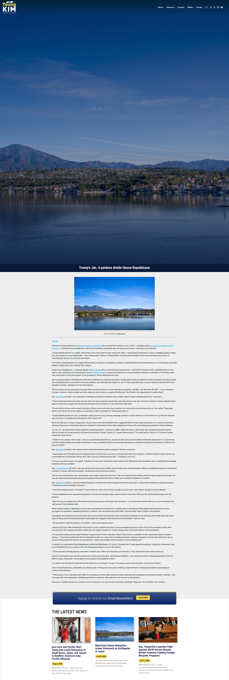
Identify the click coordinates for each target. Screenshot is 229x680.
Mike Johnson (96, 370)
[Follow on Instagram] (218, 7)
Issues (199, 7)
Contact (180, 7)
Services (170, 7)
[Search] (206, 7)
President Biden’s (99, 372)
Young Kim (60, 397)
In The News (120, 334)
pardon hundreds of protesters (89, 346)
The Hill (55, 341)
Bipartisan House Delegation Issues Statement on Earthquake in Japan (112, 648)
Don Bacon (60, 449)
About (160, 7)
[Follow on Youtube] (221, 7)
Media (190, 7)
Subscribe (143, 598)
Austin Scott (61, 483)
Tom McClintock (63, 468)
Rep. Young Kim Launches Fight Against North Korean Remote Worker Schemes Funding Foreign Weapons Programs (157, 651)
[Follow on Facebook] (211, 7)
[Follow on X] (214, 7)
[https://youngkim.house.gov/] (9, 7)
